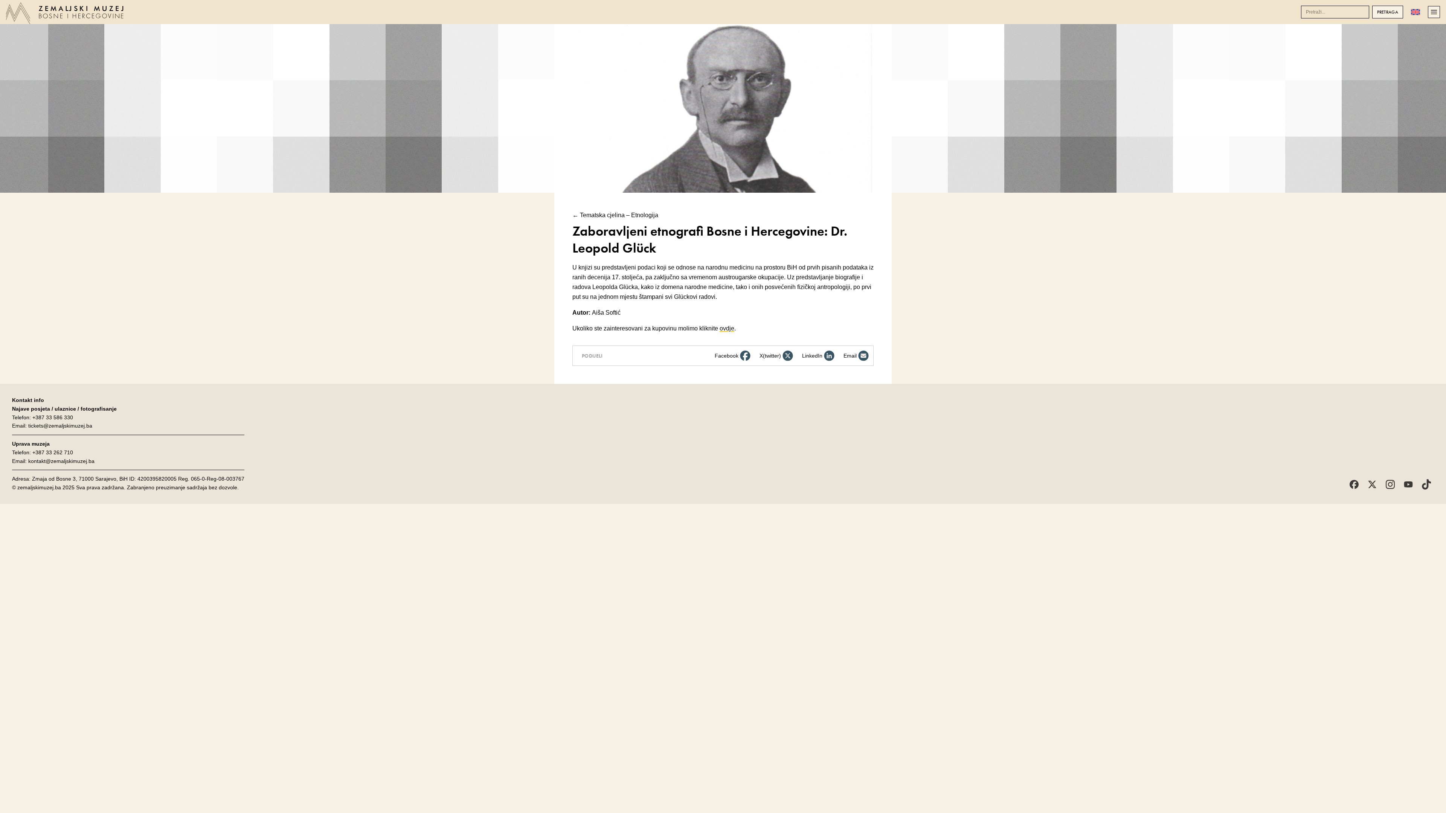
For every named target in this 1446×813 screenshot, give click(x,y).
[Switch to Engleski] (1415, 12)
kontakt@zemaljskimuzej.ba (61, 461)
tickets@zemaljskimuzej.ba (60, 426)
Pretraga (1387, 12)
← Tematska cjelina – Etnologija (615, 215)
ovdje (727, 328)
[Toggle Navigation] (1434, 12)
